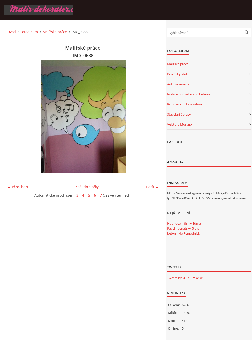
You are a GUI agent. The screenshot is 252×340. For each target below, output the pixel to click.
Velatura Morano (179, 124)
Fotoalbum (29, 32)
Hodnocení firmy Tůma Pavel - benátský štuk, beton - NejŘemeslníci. (184, 228)
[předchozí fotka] (15, 116)
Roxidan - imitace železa (184, 104)
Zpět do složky (87, 186)
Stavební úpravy (179, 114)
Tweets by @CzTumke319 (185, 278)
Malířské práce (55, 32)
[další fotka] (150, 116)
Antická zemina (178, 84)
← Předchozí (17, 186)
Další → (152, 186)
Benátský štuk (177, 74)
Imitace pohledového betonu (188, 94)
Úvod (11, 32)
